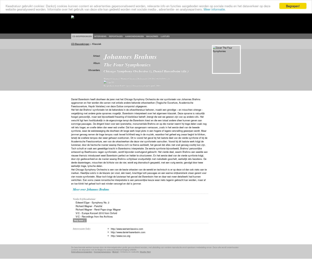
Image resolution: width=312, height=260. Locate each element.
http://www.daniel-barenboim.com (128, 232)
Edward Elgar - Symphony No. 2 (92, 202)
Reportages (116, 36)
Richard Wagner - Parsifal (89, 206)
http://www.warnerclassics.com (127, 228)
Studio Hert (145, 251)
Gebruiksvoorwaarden (81, 251)
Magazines (152, 36)
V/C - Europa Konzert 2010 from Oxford (96, 213)
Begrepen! (293, 6)
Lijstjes (165, 36)
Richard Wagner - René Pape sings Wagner (98, 209)
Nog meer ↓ (79, 220)
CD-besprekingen (82, 36)
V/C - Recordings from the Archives (94, 216)
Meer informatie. (215, 9)
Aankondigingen (134, 36)
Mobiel (115, 251)
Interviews (100, 36)
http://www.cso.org (120, 235)
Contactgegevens (102, 251)
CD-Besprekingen (80, 44)
